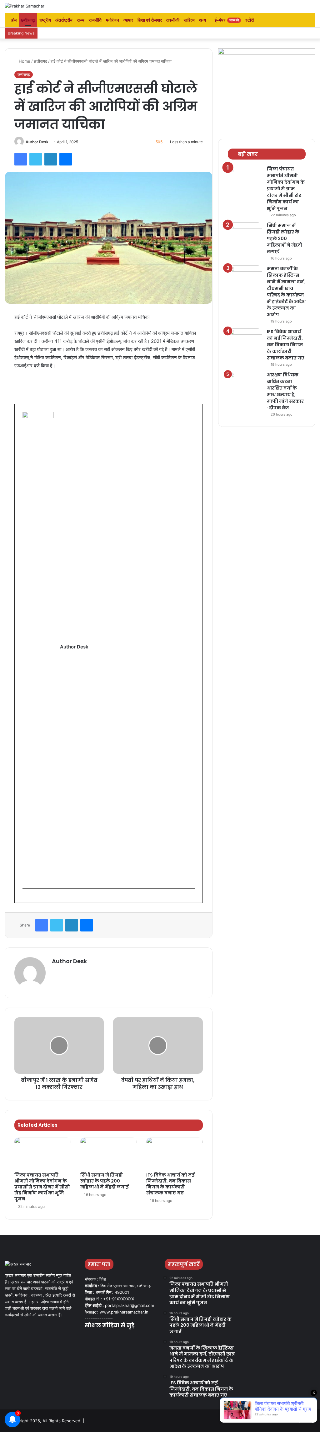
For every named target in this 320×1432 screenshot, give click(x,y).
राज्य (80, 20)
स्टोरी (249, 20)
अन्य (202, 20)
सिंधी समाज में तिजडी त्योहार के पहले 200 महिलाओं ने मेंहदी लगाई (105, 1181)
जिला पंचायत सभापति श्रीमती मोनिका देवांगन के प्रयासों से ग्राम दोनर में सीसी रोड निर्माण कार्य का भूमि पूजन (42, 1187)
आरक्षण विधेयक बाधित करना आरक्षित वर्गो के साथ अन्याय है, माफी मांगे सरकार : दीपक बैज (285, 391)
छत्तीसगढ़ (28, 20)
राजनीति (95, 20)
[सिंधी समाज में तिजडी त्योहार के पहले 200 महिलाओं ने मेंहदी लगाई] (108, 1153)
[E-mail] (25, 898)
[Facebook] (20, 159)
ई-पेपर (226, 20)
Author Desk (37, 141)
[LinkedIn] (50, 159)
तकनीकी (172, 20)
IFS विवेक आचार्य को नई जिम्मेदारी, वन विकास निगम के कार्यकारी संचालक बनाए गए (170, 1184)
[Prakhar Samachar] (24, 6)
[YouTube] (103, 1338)
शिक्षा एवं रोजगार (150, 20)
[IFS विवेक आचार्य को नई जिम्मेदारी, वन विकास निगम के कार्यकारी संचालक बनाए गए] (174, 1153)
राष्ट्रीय (45, 20)
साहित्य (189, 20)
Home (24, 61)
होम (13, 20)
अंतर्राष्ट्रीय (63, 20)
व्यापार (128, 20)
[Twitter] (35, 159)
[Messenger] (65, 159)
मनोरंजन (112, 20)
